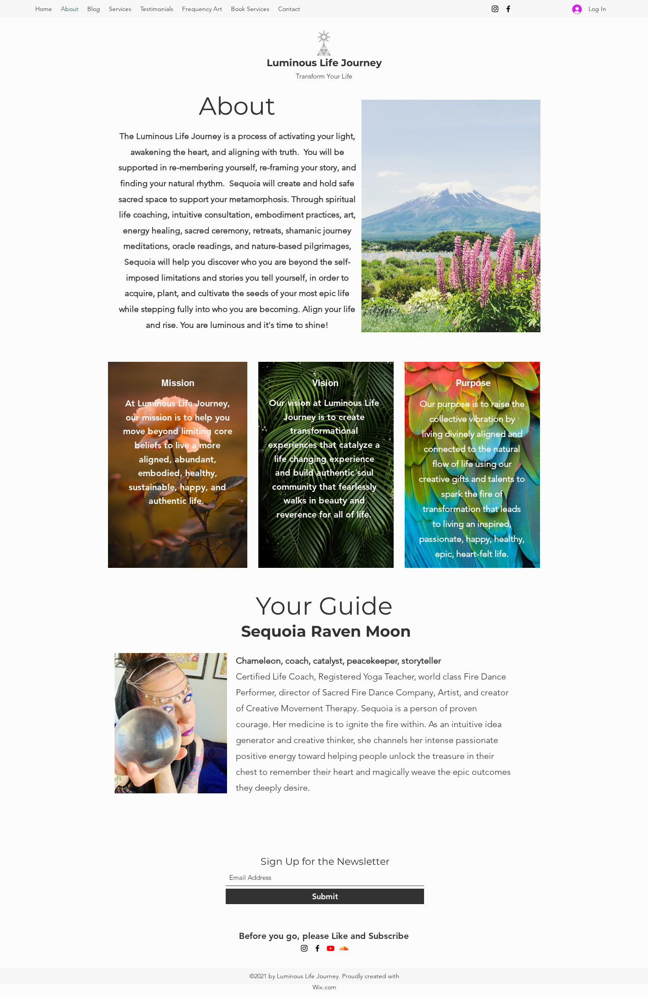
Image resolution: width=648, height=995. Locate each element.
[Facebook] (508, 8)
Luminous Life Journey (324, 63)
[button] (120, 8)
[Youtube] (330, 948)
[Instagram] (495, 8)
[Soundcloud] (343, 948)
